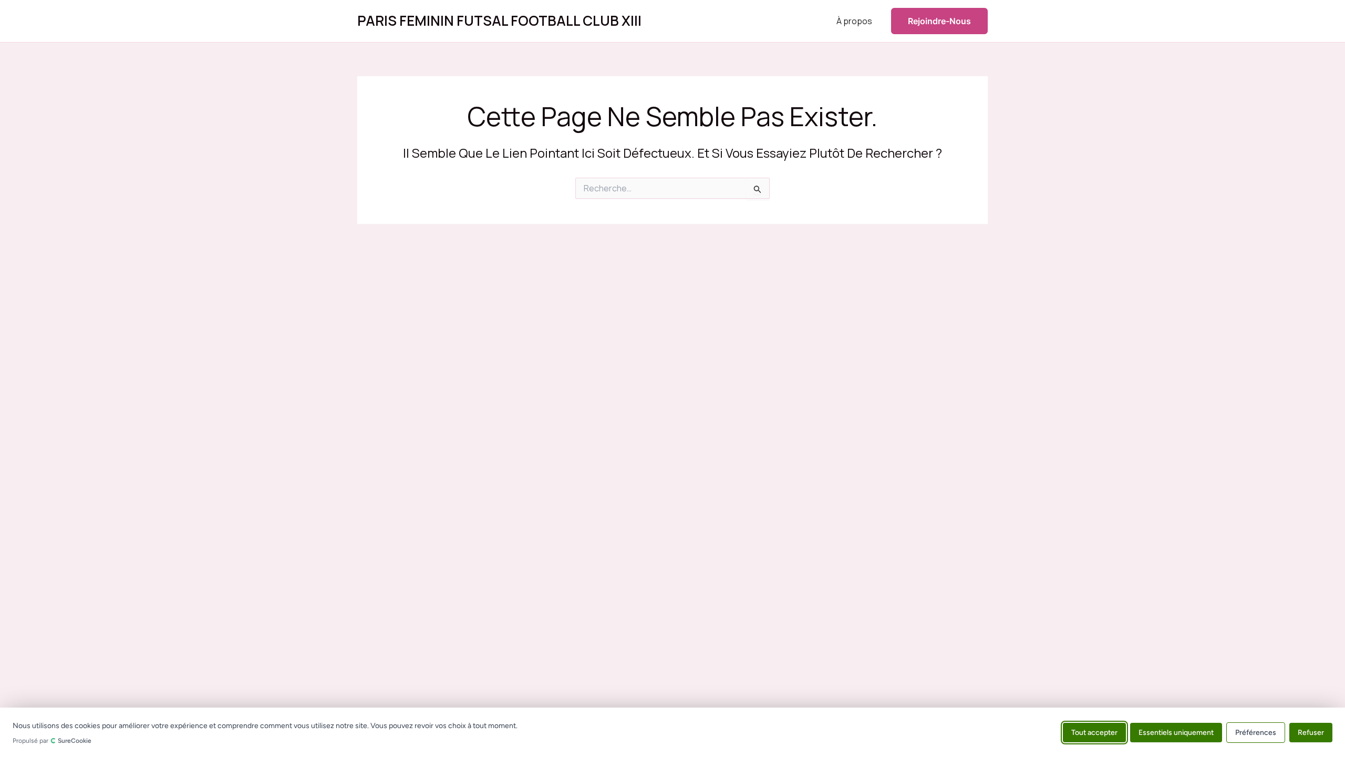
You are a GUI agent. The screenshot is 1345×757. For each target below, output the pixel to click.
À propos (854, 21)
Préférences (1255, 732)
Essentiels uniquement (1176, 732)
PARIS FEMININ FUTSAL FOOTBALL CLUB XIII (499, 20)
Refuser (1311, 732)
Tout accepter (1094, 732)
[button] (939, 21)
